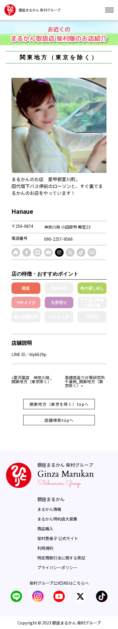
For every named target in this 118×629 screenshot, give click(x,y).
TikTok (101, 596)
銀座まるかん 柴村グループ (39, 10)
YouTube (59, 596)
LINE (16, 596)
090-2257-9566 (58, 239)
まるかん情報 (49, 509)
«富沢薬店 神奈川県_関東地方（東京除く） (31, 379)
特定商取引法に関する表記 (61, 558)
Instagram (38, 596)
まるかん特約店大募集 (57, 519)
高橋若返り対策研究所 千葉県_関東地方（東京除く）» (86, 381)
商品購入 (45, 528)
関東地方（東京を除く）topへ (59, 404)
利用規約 (45, 548)
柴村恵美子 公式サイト (57, 538)
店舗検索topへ (59, 420)
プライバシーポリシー (57, 567)
